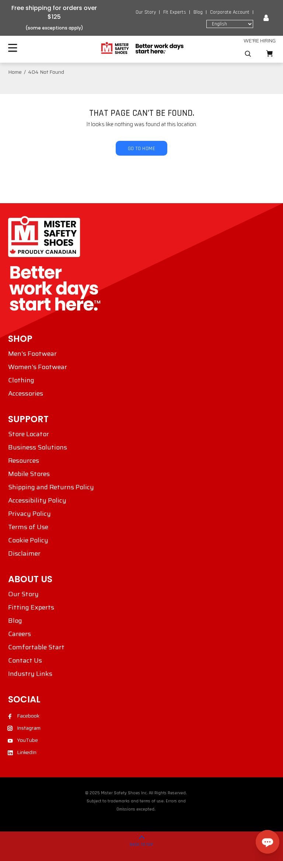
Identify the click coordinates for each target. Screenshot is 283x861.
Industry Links (30, 674)
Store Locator (28, 434)
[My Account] (266, 18)
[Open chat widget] (267, 842)
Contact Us (25, 660)
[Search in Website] (248, 54)
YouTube (27, 740)
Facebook (28, 716)
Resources (23, 460)
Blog (198, 12)
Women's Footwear (37, 367)
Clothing (21, 380)
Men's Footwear (32, 353)
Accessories (25, 393)
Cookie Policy (28, 540)
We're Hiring (260, 41)
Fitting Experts (31, 607)
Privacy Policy (29, 513)
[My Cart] (269, 53)
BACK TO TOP (141, 844)
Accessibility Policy (37, 500)
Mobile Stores (29, 474)
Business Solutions (37, 447)
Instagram (29, 728)
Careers (19, 634)
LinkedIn (26, 752)
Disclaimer (24, 553)
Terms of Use (28, 527)
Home (15, 72)
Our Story (146, 12)
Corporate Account (229, 12)
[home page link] (142, 48)
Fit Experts (174, 12)
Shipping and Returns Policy (51, 487)
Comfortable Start (36, 647)
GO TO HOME (141, 148)
